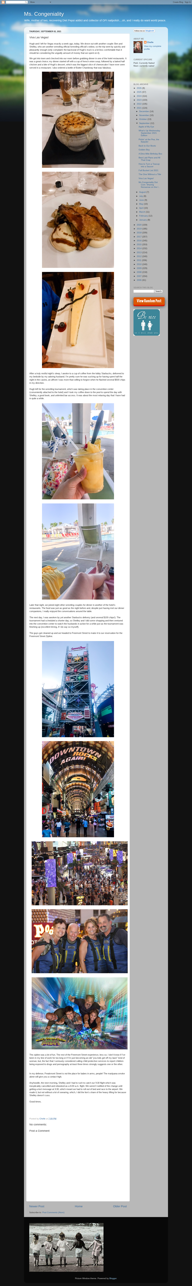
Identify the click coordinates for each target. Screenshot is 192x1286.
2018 (139, 233)
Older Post (120, 1206)
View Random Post (149, 301)
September (144, 123)
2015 (139, 244)
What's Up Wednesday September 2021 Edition (149, 133)
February (143, 216)
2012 (139, 256)
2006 (139, 280)
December (144, 111)
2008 (139, 272)
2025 (139, 92)
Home (79, 1206)
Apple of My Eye (146, 127)
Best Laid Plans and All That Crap (149, 159)
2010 (139, 264)
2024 (139, 96)
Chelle (150, 42)
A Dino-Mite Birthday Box (150, 154)
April (141, 208)
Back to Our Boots (147, 146)
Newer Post (36, 1206)
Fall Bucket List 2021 (148, 170)
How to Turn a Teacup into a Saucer (149, 165)
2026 (139, 88)
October (143, 119)
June (141, 200)
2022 (139, 104)
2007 (139, 276)
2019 (139, 229)
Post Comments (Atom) (53, 1212)
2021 (139, 108)
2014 (139, 248)
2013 (139, 252)
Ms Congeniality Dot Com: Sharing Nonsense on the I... (149, 184)
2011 (139, 260)
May (141, 204)
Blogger (113, 1278)
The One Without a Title (150, 174)
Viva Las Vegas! (146, 178)
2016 (139, 240)
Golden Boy (144, 150)
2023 (139, 100)
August (142, 192)
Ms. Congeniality (44, 14)
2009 (139, 268)
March (142, 212)
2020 (139, 225)
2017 (139, 237)
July (141, 196)
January (143, 220)
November (144, 115)
